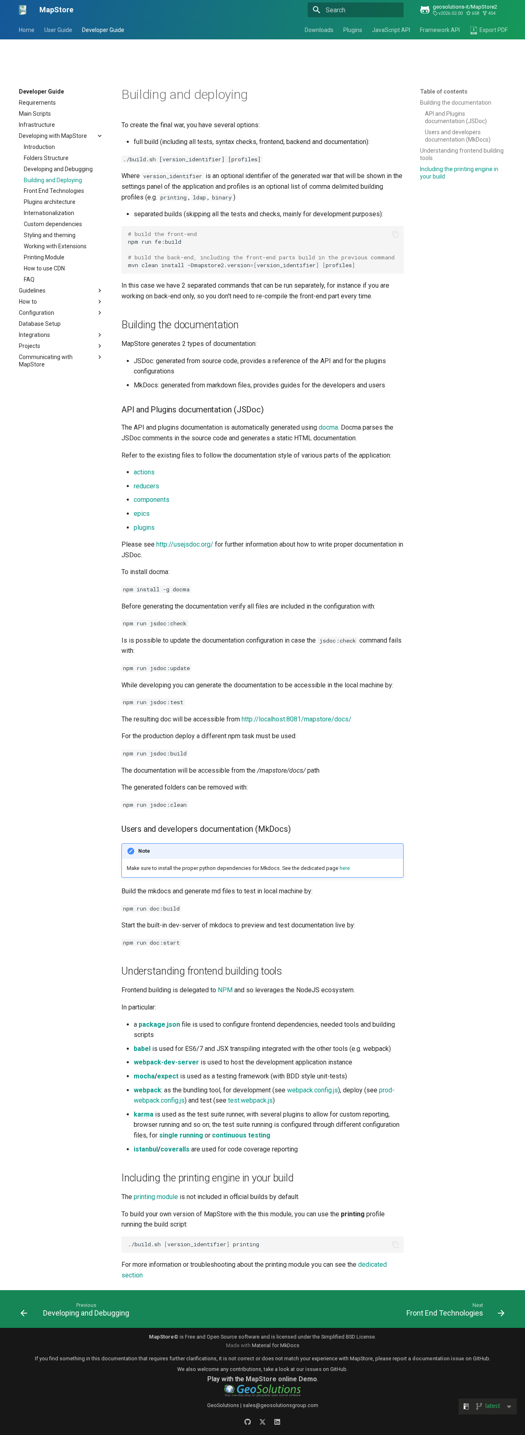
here (345, 868)
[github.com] (247, 1421)
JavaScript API (391, 30)
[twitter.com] (262, 1421)
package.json (159, 1024)
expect (167, 1076)
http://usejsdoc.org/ (184, 544)
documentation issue (438, 1358)
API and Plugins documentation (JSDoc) (456, 117)
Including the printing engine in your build (459, 173)
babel (142, 1049)
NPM (225, 990)
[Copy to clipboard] (395, 234)
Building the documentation (455, 102)
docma (328, 427)
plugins (144, 527)
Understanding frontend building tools (462, 154)
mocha (144, 1076)
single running (181, 1135)
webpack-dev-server (166, 1062)
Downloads (319, 30)
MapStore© (163, 1337)
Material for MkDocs (275, 1345)
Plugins (352, 30)
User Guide (58, 30)
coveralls (174, 1149)
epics (142, 513)
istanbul (146, 1149)
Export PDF (493, 30)
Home (26, 30)
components (151, 500)
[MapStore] (23, 10)
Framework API (440, 30)
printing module (156, 1197)
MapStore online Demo (281, 1379)
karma (143, 1114)
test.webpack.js (250, 1100)
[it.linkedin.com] (277, 1421)
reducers (146, 486)
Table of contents (444, 91)
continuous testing (241, 1135)
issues (313, 1369)
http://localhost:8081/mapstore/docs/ (297, 719)
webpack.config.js (312, 1090)
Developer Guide (103, 30)
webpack (147, 1090)
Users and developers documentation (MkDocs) (458, 136)
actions (144, 472)
